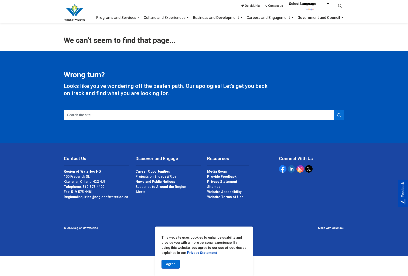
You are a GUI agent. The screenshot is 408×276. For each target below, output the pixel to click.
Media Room (217, 171)
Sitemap (213, 187)
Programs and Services (116, 17)
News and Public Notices (155, 182)
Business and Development (216, 17)
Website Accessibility (224, 192)
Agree (170, 264)
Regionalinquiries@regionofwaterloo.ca (96, 197)
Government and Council (319, 17)
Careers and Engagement (268, 17)
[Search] (339, 115)
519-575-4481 (82, 192)
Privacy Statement (202, 253)
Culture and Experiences (165, 17)
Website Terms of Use (225, 197)
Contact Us (275, 5)
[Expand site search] (340, 6)
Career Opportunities (153, 171)
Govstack (338, 228)
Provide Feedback (222, 177)
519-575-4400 (93, 187)
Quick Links (253, 5)
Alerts (141, 192)
